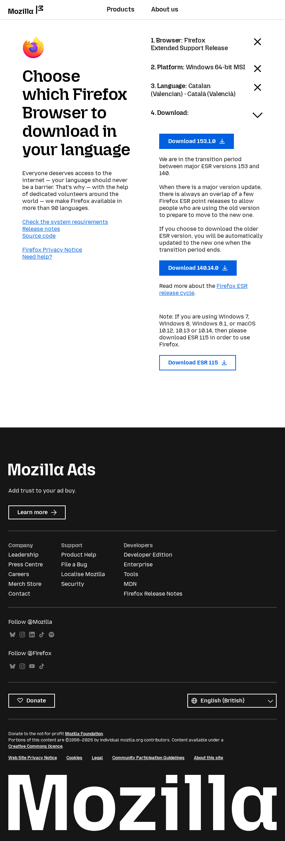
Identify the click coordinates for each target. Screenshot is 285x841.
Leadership (23, 554)
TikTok (42, 634)
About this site (208, 757)
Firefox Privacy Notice (52, 249)
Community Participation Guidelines (148, 757)
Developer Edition (148, 554)
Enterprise (138, 564)
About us (164, 9)
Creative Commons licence (35, 746)
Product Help (78, 554)
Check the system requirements (65, 222)
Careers (18, 574)
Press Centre (25, 564)
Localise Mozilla (83, 574)
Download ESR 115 (193, 362)
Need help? (37, 256)
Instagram (22, 634)
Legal (97, 757)
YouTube (32, 666)
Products (121, 9)
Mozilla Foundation (84, 733)
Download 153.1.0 (192, 141)
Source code (39, 236)
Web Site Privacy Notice (32, 757)
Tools (131, 574)
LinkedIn (32, 634)
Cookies (74, 757)
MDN (130, 584)
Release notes (41, 229)
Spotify (51, 634)
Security (72, 584)
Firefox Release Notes (153, 593)
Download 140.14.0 (194, 268)
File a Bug (74, 564)
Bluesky (12, 634)
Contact (19, 593)
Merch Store (24, 584)
